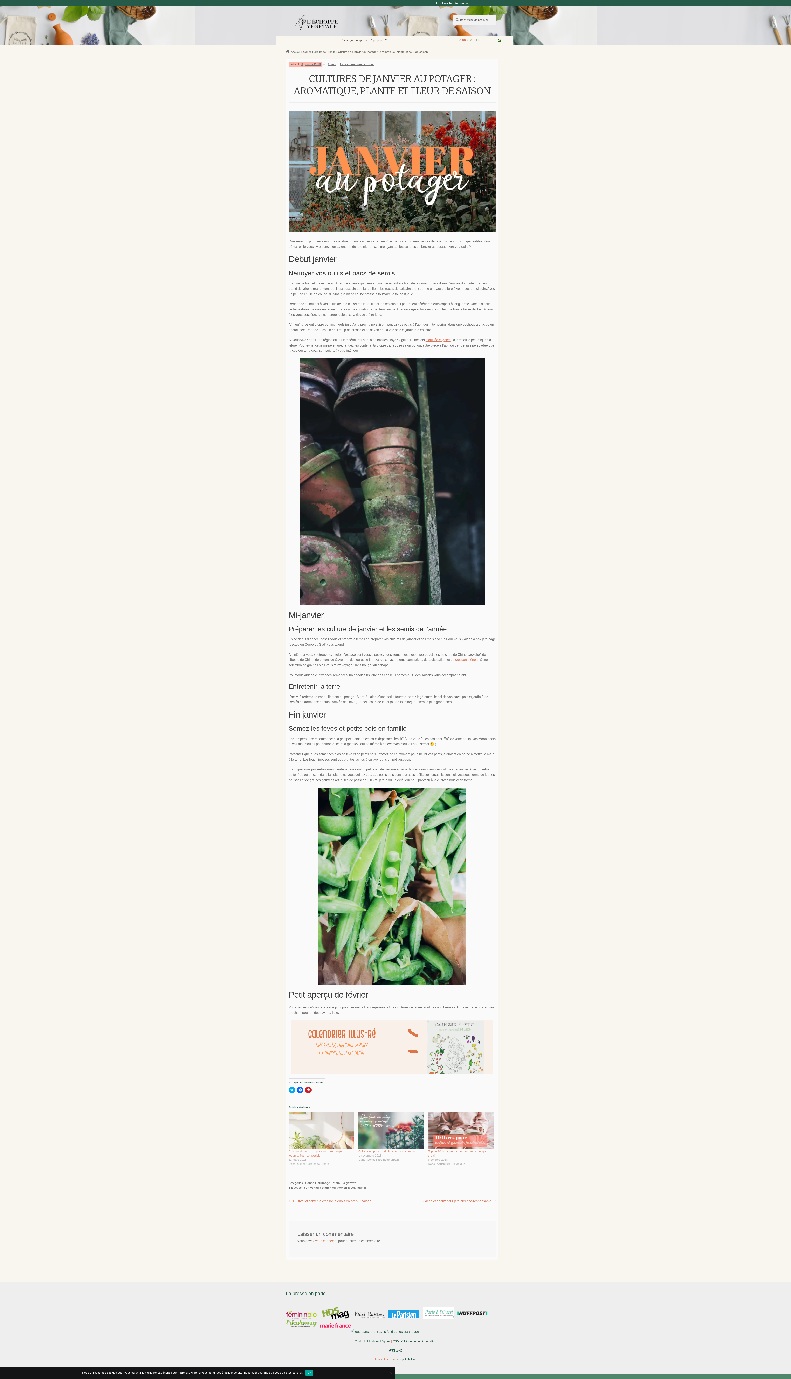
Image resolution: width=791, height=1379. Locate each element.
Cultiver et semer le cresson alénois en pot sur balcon (332, 1201)
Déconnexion (461, 3)
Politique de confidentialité (418, 1341)
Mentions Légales (378, 1341)
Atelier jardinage (352, 40)
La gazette (349, 1183)
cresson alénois (466, 659)
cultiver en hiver (343, 1187)
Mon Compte (444, 3)
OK (309, 1372)
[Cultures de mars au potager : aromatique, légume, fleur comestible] (321, 1130)
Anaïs (332, 64)
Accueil (295, 51)
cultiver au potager (317, 1187)
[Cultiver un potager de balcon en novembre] (391, 1130)
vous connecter (326, 1241)
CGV (396, 1341)
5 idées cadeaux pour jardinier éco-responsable (456, 1201)
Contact (360, 1341)
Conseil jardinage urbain (319, 51)
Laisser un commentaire (357, 64)
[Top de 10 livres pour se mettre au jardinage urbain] (461, 1130)
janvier (361, 1187)
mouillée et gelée (438, 340)
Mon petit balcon (406, 1359)
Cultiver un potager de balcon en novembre (386, 1151)
